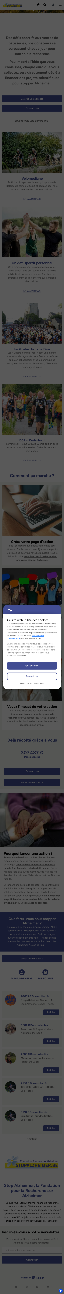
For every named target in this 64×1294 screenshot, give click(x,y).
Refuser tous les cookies (32, 684)
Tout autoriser (32, 665)
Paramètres (32, 676)
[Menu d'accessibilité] (61, 1291)
